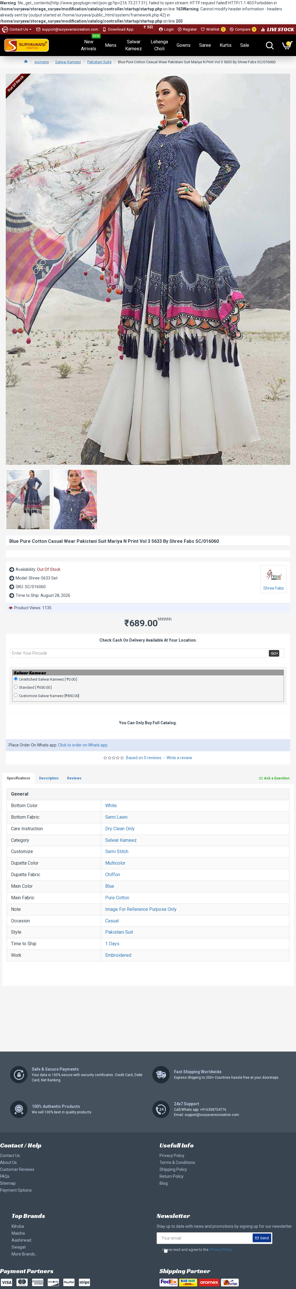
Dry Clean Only (120, 828)
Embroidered (118, 955)
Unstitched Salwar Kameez (48, 679)
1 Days (112, 943)
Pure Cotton (117, 897)
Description (48, 778)
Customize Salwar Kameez (49, 696)
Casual (112, 921)
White (111, 805)
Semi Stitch (116, 851)
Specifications (18, 778)
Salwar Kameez (68, 62)
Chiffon (112, 874)
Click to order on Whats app (83, 745)
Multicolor (115, 863)
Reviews (74, 778)
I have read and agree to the (197, 1249)
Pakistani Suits (99, 62)
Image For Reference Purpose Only (141, 909)
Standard (35, 687)
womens (41, 62)
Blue (109, 886)
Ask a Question (276, 778)
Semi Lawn (116, 817)
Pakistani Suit (119, 932)
